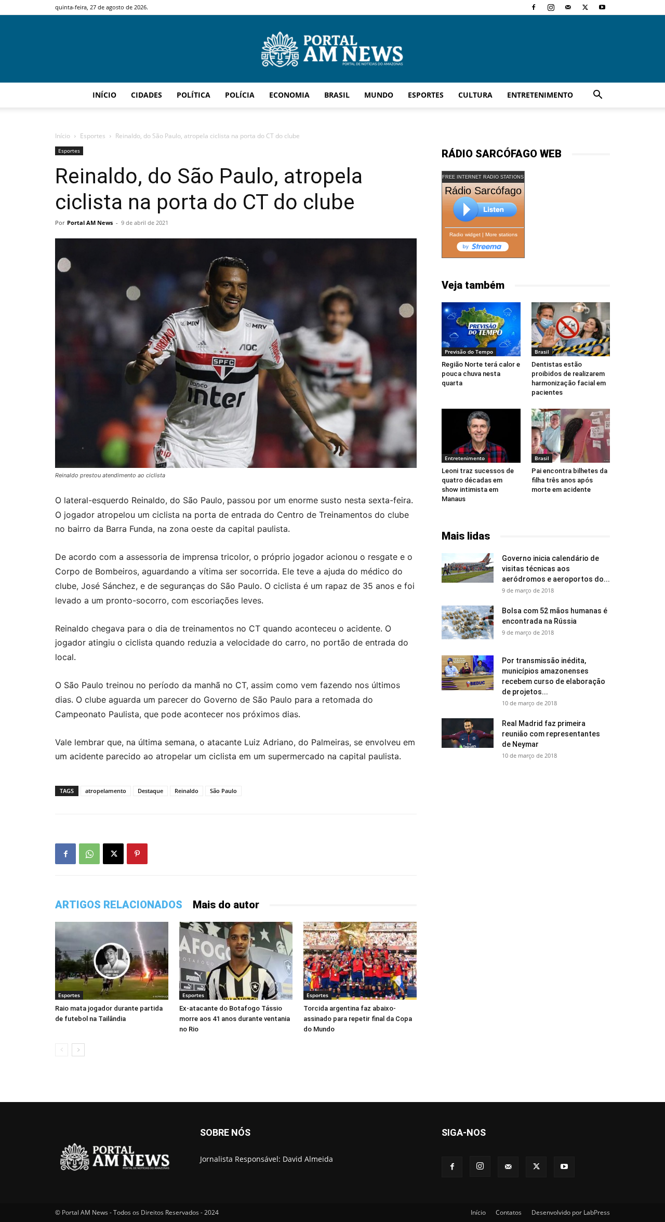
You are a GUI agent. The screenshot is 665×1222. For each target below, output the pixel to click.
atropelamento (105, 791)
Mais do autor (226, 904)
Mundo (378, 95)
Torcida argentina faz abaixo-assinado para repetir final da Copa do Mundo (357, 1018)
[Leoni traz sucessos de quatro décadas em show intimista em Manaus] (481, 436)
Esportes (426, 95)
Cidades (146, 95)
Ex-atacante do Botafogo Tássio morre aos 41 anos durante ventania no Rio (234, 1018)
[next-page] (78, 1049)
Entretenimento (540, 95)
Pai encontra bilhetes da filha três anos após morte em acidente (569, 480)
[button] (597, 96)
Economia (289, 95)
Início (104, 95)
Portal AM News (90, 222)
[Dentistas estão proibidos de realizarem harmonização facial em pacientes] (570, 329)
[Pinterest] (137, 853)
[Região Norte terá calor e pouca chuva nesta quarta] (481, 329)
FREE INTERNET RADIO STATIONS (483, 177)
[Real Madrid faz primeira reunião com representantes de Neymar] (468, 732)
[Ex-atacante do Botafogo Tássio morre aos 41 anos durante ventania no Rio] (235, 961)
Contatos (509, 1212)
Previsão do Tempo (469, 351)
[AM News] (332, 49)
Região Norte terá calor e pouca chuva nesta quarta (481, 373)
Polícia (240, 95)
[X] (585, 7)
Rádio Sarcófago (483, 190)
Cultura (475, 95)
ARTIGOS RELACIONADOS (118, 904)
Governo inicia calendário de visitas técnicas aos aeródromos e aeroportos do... (556, 568)
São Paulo (223, 791)
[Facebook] (533, 7)
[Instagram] (550, 7)
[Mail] (568, 7)
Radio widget (465, 234)
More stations (501, 234)
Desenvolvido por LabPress (570, 1212)
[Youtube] (602, 7)
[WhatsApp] (89, 853)
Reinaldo (186, 791)
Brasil (337, 95)
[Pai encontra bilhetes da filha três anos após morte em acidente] (570, 436)
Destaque (150, 791)
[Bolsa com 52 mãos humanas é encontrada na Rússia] (468, 622)
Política (193, 95)
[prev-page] (61, 1049)
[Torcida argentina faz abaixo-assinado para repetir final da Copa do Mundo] (360, 961)
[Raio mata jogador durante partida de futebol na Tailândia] (111, 961)
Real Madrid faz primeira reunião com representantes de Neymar (551, 733)
